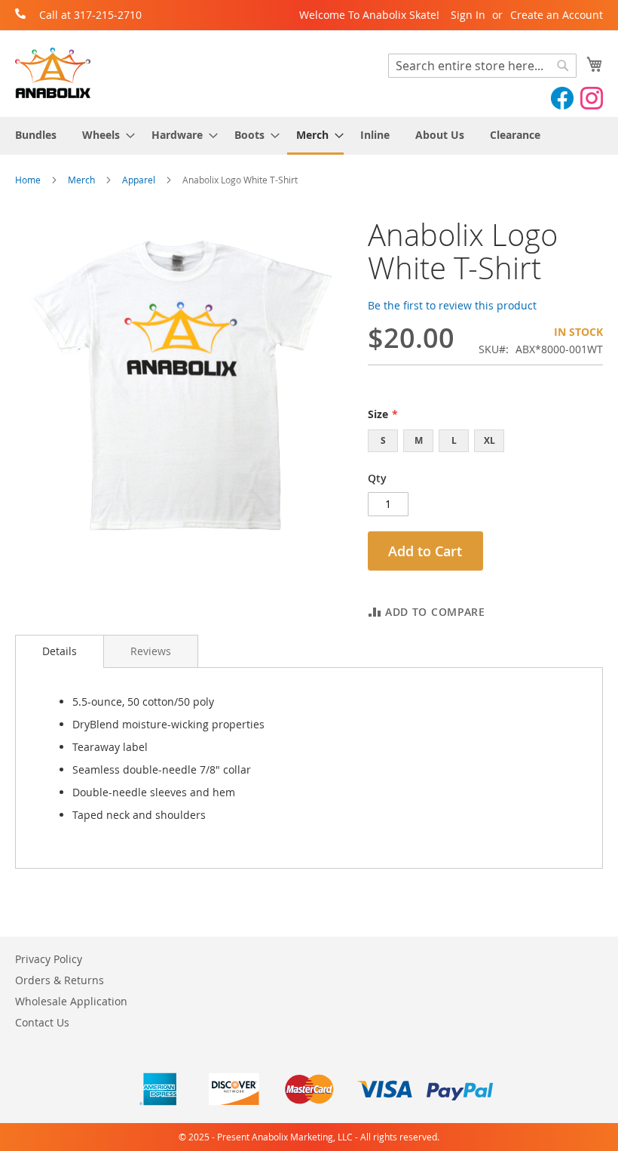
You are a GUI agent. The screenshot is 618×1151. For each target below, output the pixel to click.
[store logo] (52, 73)
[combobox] (482, 66)
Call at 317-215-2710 (90, 15)
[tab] (59, 651)
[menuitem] (36, 134)
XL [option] (489, 440)
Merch (81, 180)
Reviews (150, 651)
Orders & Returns (59, 980)
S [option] (383, 440)
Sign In (468, 15)
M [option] (419, 440)
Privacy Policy (48, 959)
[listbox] (485, 442)
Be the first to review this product (452, 305)
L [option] (454, 440)
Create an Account (556, 15)
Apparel (138, 180)
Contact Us (42, 1022)
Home (28, 180)
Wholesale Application (71, 1001)
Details (59, 651)
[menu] (309, 136)
